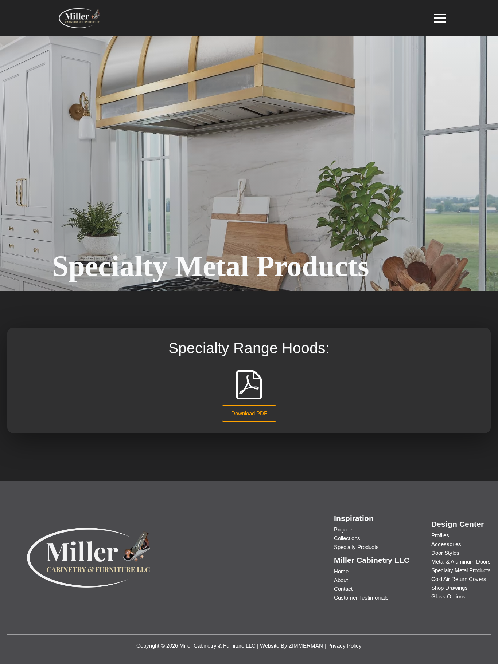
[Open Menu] (440, 18)
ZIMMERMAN (306, 646)
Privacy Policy (344, 646)
